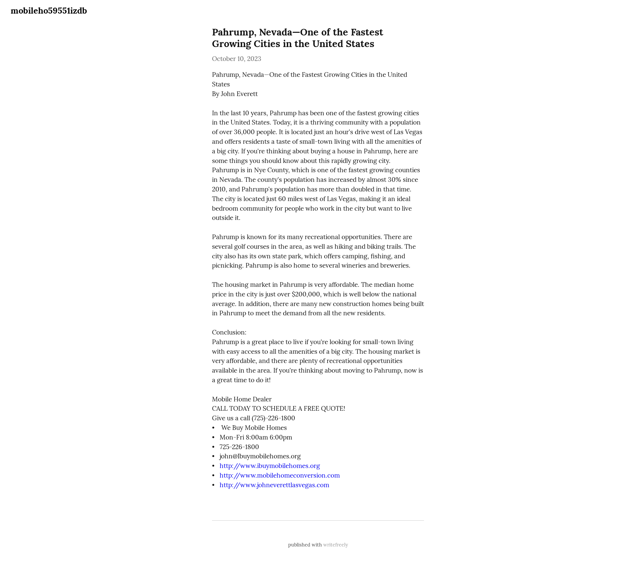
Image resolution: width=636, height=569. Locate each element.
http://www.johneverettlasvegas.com (274, 485)
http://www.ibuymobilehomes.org (270, 466)
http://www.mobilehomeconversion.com (280, 475)
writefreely (335, 545)
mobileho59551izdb (49, 10)
